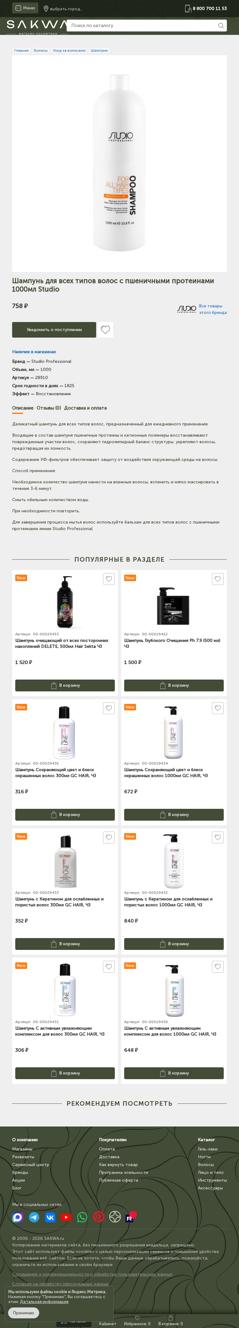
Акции (18, 1180)
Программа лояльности (123, 1172)
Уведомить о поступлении (54, 329)
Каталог (206, 1139)
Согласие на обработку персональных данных (60, 1284)
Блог (16, 1188)
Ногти (204, 1157)
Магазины (22, 1149)
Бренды (20, 1172)
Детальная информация (44, 1301)
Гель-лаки (208, 1149)
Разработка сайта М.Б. (36, 1293)
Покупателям (113, 1139)
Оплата (107, 1149)
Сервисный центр (30, 1164)
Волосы (206, 1164)
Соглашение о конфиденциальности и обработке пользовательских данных (92, 1274)
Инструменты (212, 1180)
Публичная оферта (118, 1180)
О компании (25, 1139)
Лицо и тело (211, 1172)
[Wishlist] (105, 330)
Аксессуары (210, 1188)
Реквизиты (23, 1157)
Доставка (109, 1157)
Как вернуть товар (118, 1164)
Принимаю (23, 1313)
